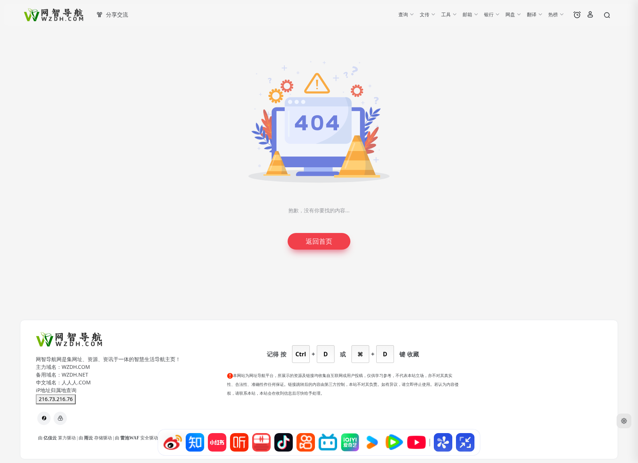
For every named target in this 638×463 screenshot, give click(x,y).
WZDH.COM (76, 367)
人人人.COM (76, 382)
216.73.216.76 (56, 399)
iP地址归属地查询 (56, 390)
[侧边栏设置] (624, 421)
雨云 (89, 437)
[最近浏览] (577, 15)
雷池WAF (130, 437)
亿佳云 (51, 437)
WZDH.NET (75, 374)
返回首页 (319, 241)
